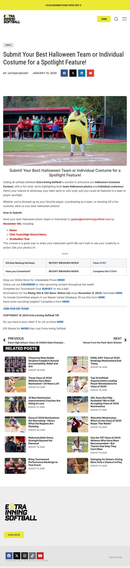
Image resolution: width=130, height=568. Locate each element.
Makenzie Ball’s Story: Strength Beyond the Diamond (41, 440)
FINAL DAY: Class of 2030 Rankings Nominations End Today (106, 360)
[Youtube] (40, 555)
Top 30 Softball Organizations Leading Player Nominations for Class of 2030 (104, 382)
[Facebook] (9, 555)
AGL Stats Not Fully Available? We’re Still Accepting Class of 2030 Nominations (105, 402)
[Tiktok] (32, 555)
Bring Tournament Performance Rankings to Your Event (43, 462)
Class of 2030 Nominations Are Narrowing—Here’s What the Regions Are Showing (43, 422)
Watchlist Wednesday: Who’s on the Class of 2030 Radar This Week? (106, 420)
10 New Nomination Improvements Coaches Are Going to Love (44, 400)
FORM (112, 271)
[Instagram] (24, 555)
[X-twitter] (16, 555)
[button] (64, 73)
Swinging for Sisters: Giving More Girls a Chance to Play (107, 461)
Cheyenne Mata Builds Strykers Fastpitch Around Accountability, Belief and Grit (43, 362)
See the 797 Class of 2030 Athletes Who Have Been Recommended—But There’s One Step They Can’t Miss (105, 443)
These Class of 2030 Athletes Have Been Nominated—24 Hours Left (43, 380)
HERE (102, 262)
